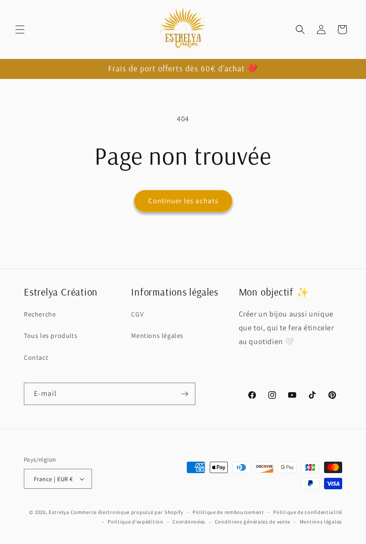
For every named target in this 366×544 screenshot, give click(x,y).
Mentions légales (157, 335)
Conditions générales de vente (252, 521)
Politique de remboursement (228, 512)
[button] (20, 29)
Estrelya (59, 512)
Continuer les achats (183, 200)
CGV (137, 314)
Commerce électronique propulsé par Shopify (127, 512)
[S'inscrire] (184, 394)
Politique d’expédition (135, 521)
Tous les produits (50, 335)
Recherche (40, 314)
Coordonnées (189, 521)
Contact (36, 357)
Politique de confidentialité (307, 512)
